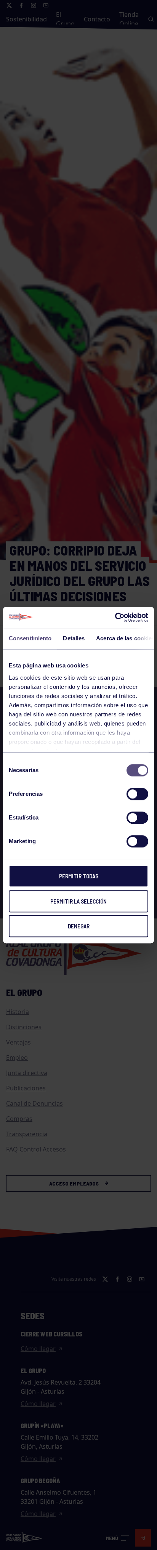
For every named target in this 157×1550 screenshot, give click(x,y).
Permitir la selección (78, 901)
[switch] (137, 794)
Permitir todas (78, 876)
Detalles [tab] (74, 638)
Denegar (79, 926)
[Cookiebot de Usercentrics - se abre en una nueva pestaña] (115, 617)
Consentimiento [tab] (30, 638)
